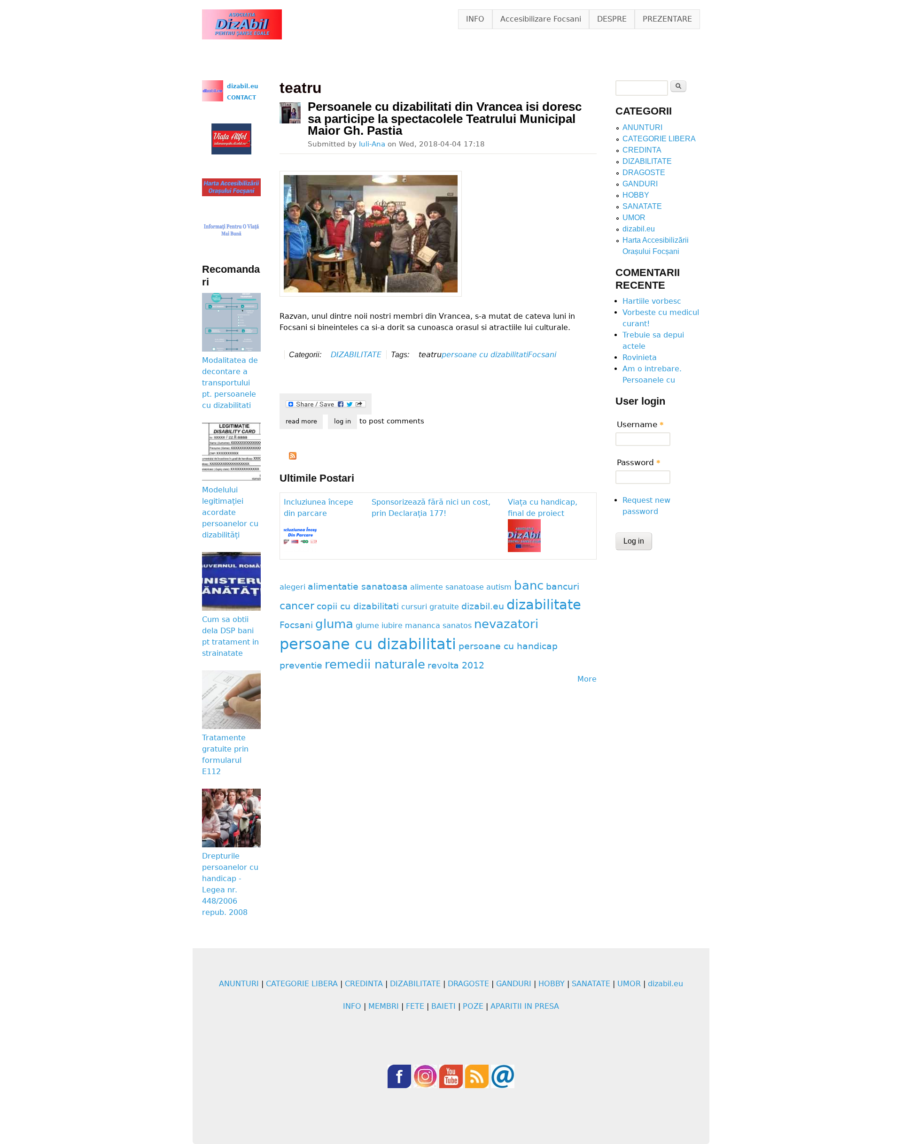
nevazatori (506, 624)
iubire (392, 625)
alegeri (292, 587)
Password (639, 462)
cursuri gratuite (430, 606)
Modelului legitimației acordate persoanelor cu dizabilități (230, 512)
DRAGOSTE (643, 173)
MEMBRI (383, 1006)
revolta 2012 (456, 665)
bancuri (562, 586)
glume (367, 625)
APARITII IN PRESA (524, 1006)
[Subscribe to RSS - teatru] (293, 457)
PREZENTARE (667, 19)
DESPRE (612, 19)
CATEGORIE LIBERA (659, 139)
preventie (301, 665)
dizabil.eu (482, 606)
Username (640, 424)
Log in (342, 421)
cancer (297, 605)
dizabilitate (543, 605)
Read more (304, 421)
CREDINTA (641, 150)
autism (499, 587)
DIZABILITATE (356, 354)
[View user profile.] (290, 112)
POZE (473, 1006)
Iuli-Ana (372, 144)
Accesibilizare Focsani (540, 19)
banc (529, 585)
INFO (475, 19)
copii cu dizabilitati (358, 606)
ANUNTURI (642, 127)
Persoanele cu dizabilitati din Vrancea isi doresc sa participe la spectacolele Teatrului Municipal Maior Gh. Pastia (445, 118)
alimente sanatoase (447, 587)
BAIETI (443, 1006)
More (587, 679)
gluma (334, 624)
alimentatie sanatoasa (358, 586)
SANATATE (642, 206)
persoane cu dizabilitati (485, 354)
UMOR (633, 218)
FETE (415, 1006)
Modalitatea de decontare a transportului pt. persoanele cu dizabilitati (230, 383)
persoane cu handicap (508, 646)
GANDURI (640, 184)
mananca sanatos (438, 625)
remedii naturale (375, 664)
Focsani (542, 354)
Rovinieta (639, 357)
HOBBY (635, 195)
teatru (430, 354)
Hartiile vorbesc (651, 301)
